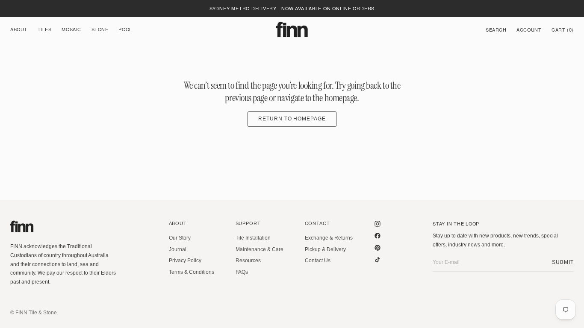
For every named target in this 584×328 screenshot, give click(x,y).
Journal (177, 249)
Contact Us (317, 261)
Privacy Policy (185, 261)
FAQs (242, 272)
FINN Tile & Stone (36, 312)
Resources (248, 261)
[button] (496, 29)
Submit (563, 262)
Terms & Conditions (191, 272)
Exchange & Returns (329, 238)
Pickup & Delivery (325, 249)
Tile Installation (253, 238)
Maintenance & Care (259, 249)
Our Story (180, 238)
